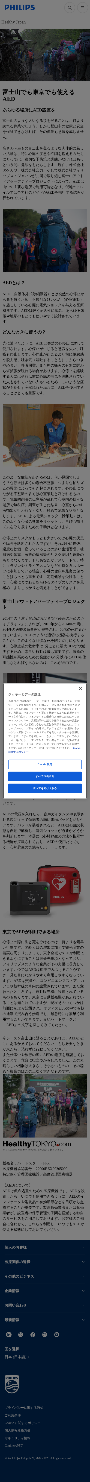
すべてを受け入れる (45, 788)
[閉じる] (80, 688)
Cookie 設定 (45, 764)
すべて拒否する (45, 776)
